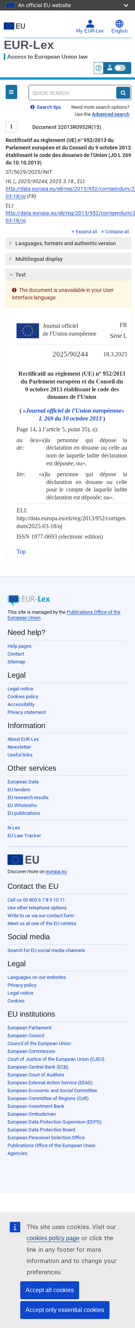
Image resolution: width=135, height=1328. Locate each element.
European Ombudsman (32, 1114)
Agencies (17, 1153)
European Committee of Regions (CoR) (48, 1098)
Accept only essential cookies (65, 1310)
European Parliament (29, 1027)
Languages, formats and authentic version (65, 243)
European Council (26, 1035)
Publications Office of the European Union (51, 1145)
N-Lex (14, 828)
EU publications (24, 813)
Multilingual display (39, 259)
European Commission (31, 1051)
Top (21, 551)
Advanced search (110, 114)
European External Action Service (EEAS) (50, 1082)
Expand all (86, 231)
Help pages (20, 646)
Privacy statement (27, 712)
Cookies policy (23, 696)
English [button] (119, 31)
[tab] (68, 243)
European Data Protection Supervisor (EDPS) (55, 1122)
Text (20, 275)
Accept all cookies (50, 1290)
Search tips (48, 107)
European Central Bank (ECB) (38, 1067)
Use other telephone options (37, 908)
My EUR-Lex (90, 31)
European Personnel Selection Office (46, 1137)
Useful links (20, 755)
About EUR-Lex (23, 739)
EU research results (28, 797)
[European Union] (23, 859)
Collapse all (117, 231)
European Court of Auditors (36, 1075)
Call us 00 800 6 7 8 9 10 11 (36, 900)
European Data (23, 782)
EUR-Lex (29, 45)
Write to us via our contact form (41, 915)
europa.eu (56, 871)
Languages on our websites (37, 977)
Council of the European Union (39, 1043)
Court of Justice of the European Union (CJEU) (56, 1059)
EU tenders (19, 789)
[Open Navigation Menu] (11, 92)
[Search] (123, 93)
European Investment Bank (36, 1106)
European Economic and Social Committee (52, 1090)
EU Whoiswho (22, 805)
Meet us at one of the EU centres (42, 923)
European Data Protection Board (41, 1130)
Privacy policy (22, 985)
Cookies (16, 1001)
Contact (16, 654)
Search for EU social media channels (46, 950)
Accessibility (21, 704)
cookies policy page (53, 1238)
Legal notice (20, 688)
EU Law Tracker (24, 835)
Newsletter (19, 747)
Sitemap (16, 662)
